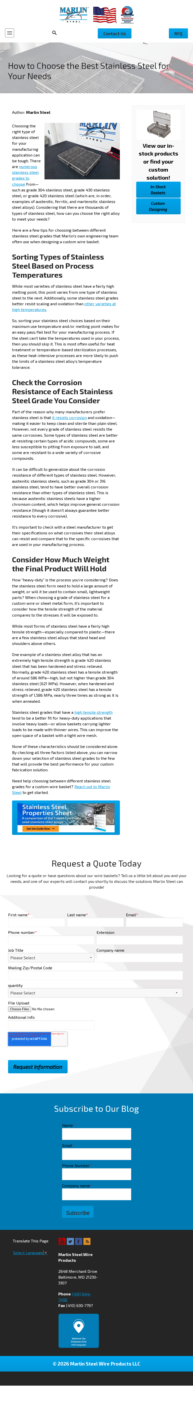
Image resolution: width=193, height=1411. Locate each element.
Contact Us (114, 33)
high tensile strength (93, 712)
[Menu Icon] (9, 32)
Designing (158, 206)
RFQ (178, 33)
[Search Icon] (56, 32)
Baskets (158, 189)
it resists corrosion (69, 417)
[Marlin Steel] (76, 14)
